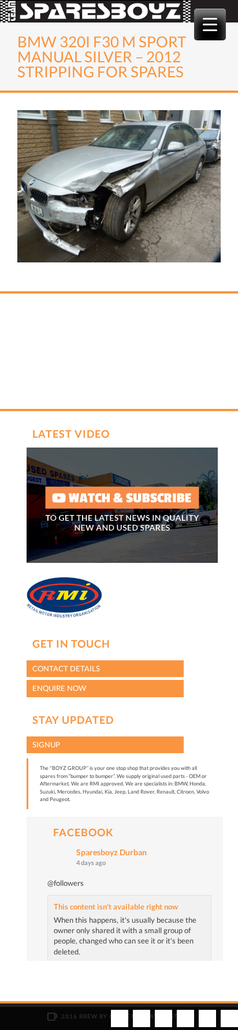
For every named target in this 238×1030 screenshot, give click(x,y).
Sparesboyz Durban (111, 852)
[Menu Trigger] (210, 24)
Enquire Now (59, 688)
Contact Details (66, 668)
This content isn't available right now (116, 906)
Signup (46, 744)
